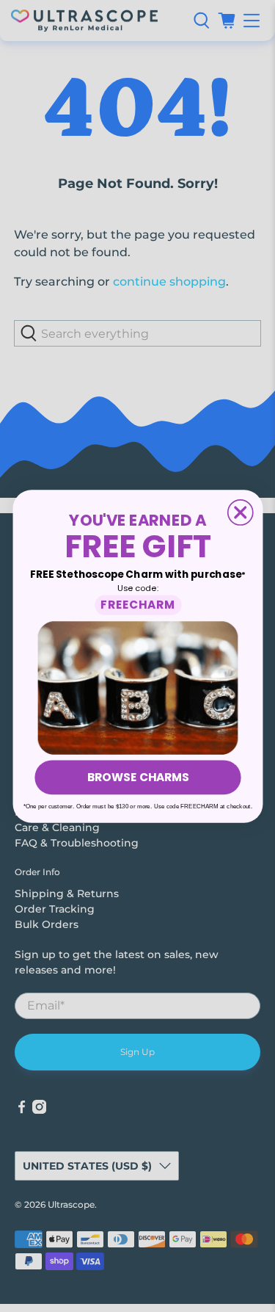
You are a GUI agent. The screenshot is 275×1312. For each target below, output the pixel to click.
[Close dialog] (239, 511)
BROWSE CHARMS (137, 776)
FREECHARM (137, 604)
